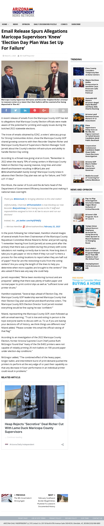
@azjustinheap (19, 208)
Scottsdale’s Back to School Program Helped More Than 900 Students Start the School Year (92, 253)
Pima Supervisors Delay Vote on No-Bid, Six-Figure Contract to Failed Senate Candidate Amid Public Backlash (92, 132)
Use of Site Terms (38, 518)
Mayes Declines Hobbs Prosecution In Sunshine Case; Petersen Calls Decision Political (92, 86)
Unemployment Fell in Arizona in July (92, 266)
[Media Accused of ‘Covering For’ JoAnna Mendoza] (78, 179)
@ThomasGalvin (34, 204)
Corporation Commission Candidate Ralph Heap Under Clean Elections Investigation (92, 151)
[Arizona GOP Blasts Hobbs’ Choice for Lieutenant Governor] (78, 165)
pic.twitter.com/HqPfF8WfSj (29, 220)
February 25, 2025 (52, 226)
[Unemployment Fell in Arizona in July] (78, 267)
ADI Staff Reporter (27, 56)
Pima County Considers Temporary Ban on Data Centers (92, 71)
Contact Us (97, 518)
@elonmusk (19, 198)
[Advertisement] (34, 472)
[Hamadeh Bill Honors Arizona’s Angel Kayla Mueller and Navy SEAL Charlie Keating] (78, 101)
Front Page (22, 518)
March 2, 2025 (10, 56)
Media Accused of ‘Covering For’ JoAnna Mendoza (92, 178)
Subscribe (76, 24)
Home (4, 24)
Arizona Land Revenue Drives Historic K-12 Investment (92, 117)
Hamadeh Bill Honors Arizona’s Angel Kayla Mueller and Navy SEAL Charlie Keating (92, 103)
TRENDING (76, 59)
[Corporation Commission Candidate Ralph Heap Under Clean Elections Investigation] (78, 149)
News (15, 24)
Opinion (26, 24)
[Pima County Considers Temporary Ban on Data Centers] (78, 71)
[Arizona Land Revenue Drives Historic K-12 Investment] (78, 117)
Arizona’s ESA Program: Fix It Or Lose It (91, 216)
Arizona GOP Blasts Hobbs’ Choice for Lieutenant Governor (91, 166)
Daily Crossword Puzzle (45, 24)
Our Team (85, 518)
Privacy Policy (55, 518)
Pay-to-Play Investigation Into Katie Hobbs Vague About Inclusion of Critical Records (92, 203)
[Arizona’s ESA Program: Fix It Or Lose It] (78, 218)
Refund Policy (71, 518)
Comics (64, 24)
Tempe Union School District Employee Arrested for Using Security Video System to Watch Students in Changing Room (92, 234)
